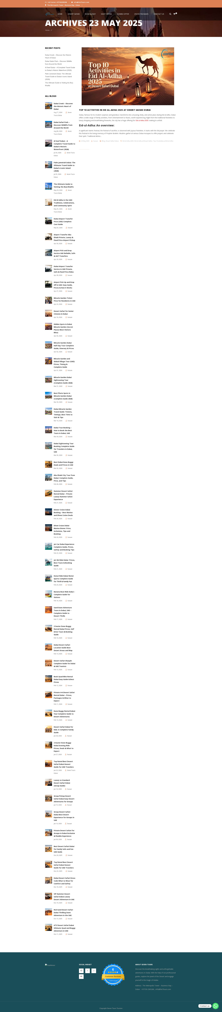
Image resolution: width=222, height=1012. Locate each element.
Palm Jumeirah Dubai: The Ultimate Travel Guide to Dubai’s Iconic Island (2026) (58, 76)
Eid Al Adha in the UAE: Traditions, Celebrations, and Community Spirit (64, 203)
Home (59, 14)
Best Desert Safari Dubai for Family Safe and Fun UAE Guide (64, 849)
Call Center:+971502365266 (57, 2)
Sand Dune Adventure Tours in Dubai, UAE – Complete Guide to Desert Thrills (63, 612)
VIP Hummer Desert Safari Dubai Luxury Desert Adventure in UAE (64, 897)
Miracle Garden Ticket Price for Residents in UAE (64, 299)
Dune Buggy (90, 14)
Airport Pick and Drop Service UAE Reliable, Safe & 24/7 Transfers (64, 253)
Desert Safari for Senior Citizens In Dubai (64, 312)
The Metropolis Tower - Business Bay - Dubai (63, 5)
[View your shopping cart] (173, 14)
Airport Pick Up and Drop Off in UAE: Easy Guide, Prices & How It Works (64, 285)
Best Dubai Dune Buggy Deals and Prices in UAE (63, 463)
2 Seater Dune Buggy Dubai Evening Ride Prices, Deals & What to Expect (63, 747)
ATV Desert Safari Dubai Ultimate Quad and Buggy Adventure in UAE (64, 928)
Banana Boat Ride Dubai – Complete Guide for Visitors (64, 594)
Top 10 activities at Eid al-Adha (163, 141)
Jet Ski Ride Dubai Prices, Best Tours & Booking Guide (64, 563)
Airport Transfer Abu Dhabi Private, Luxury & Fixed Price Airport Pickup (64, 237)
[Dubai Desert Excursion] (49, 14)
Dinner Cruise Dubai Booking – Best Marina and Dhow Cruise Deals (63, 512)
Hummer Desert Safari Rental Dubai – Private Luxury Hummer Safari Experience (63, 495)
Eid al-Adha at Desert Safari (143, 141)
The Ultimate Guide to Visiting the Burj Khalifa (64, 185)
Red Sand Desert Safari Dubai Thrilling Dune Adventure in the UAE (63, 912)
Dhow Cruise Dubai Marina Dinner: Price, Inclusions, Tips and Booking (62, 529)
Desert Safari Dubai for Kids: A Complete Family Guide (64, 730)
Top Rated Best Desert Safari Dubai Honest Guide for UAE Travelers (64, 764)
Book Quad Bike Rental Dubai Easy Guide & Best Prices (64, 679)
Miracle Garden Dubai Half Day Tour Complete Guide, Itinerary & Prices (64, 345)
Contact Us (159, 14)
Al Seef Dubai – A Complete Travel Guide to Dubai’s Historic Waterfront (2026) (64, 145)
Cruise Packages (141, 14)
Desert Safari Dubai (112, 141)
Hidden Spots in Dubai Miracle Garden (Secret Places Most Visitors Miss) (63, 328)
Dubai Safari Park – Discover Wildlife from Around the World (63, 125)
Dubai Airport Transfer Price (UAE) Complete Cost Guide (63, 221)
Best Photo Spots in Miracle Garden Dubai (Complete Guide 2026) (63, 396)
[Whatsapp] (215, 1006)
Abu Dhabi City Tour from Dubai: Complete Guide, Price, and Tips (64, 478)
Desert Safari (74, 14)
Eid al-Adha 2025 (128, 141)
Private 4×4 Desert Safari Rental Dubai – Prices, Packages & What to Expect (64, 696)
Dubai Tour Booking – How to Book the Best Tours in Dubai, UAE (63, 430)
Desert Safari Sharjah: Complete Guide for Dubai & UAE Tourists (64, 663)
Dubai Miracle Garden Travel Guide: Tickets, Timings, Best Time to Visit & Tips (63, 413)
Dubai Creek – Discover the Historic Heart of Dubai (63, 106)
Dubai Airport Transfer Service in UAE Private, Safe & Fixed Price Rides (64, 269)
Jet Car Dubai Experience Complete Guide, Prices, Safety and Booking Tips (64, 547)
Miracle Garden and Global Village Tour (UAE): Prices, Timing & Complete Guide (64, 363)
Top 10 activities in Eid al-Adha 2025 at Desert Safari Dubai (115, 110)
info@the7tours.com (81, 2)
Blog (103, 141)
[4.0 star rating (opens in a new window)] (113, 972)
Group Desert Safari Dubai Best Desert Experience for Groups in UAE (64, 816)
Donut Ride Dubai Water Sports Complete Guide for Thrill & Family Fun (64, 579)
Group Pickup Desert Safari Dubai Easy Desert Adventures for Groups (64, 799)
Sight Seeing (106, 14)
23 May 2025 (85, 141)
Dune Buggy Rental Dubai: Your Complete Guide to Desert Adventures (64, 714)
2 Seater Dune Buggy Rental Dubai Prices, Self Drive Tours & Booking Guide (64, 630)
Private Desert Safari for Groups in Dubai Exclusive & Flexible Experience (64, 833)
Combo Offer (123, 14)
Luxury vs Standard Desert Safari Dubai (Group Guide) (62, 783)
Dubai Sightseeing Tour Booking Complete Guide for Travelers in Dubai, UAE (64, 447)
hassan (95, 141)
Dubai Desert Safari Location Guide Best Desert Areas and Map (63, 648)
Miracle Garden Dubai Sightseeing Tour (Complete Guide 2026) (63, 380)
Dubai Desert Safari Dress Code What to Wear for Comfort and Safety (64, 881)
